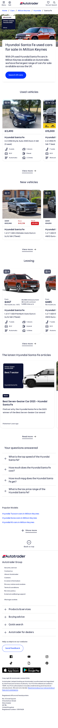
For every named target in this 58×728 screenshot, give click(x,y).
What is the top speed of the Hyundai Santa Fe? (29, 458)
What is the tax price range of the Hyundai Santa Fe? (27, 491)
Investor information (12, 581)
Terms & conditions (11, 587)
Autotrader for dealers (21, 632)
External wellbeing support (14, 594)
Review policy (10, 591)
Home (4, 11)
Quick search (16, 624)
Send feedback (12, 648)
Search (54, 5)
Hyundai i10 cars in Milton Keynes (18, 522)
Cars (12, 11)
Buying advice (17, 617)
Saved (48, 5)
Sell (9, 5)
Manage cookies (10, 600)
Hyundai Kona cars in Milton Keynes (19, 518)
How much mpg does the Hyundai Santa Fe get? (31, 480)
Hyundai (37, 11)
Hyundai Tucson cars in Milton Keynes (20, 514)
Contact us (8, 571)
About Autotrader (11, 574)
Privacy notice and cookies (14, 584)
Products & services (20, 609)
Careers (7, 578)
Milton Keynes (24, 11)
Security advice (10, 568)
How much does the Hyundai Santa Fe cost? (30, 469)
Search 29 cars (16, 75)
